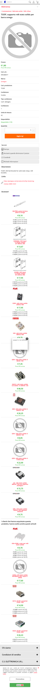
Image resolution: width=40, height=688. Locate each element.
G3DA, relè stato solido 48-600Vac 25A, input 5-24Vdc (20, 576)
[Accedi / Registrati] (33, 2)
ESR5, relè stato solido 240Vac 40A (20, 304)
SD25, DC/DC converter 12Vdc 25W (20, 631)
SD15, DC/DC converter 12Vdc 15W (20, 601)
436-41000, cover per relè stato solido (20, 544)
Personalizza (20, 679)
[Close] (27, 339)
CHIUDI (38, 668)
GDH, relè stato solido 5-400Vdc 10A (20, 434)
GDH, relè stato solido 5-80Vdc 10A (20, 360)
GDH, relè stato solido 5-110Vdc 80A (20, 459)
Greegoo (3, 81)
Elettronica (5, 7)
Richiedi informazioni (11, 162)
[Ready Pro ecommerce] (20, 685)
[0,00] (37, 2)
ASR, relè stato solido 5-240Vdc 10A (20, 409)
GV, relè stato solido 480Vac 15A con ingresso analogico (20, 484)
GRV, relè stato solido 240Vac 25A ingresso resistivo (20, 510)
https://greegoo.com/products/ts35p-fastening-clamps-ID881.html (19, 182)
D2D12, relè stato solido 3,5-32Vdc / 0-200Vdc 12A (20, 385)
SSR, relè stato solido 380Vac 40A (20, 334)
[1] (20, 130)
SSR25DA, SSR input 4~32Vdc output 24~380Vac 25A (20, 242)
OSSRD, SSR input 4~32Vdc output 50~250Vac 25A (20, 273)
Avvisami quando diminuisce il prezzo (16, 153)
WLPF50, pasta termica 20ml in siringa (20, 212)
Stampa (6, 149)
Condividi (7, 157)
